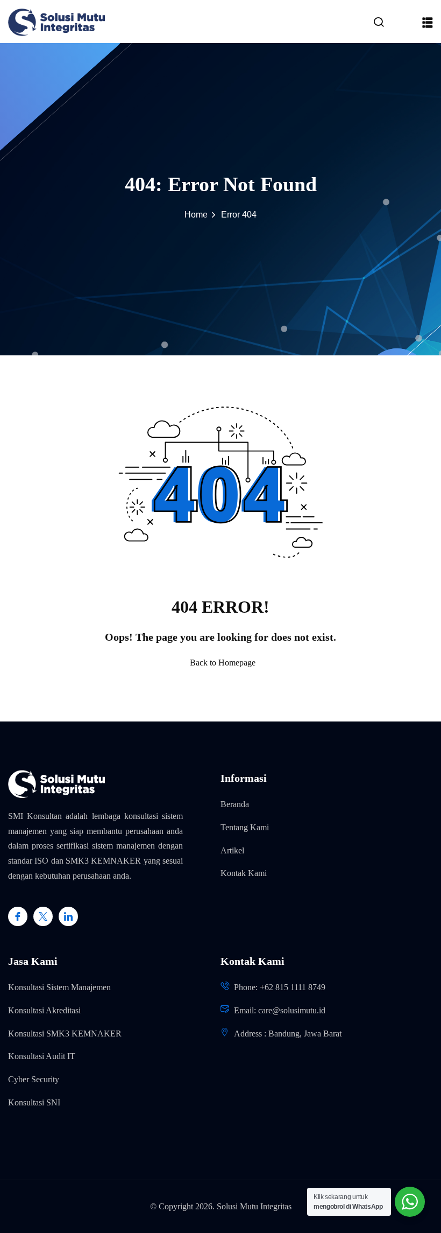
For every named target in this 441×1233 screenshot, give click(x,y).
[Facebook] (17, 916)
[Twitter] (43, 916)
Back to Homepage (222, 662)
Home (196, 214)
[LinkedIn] (68, 916)
